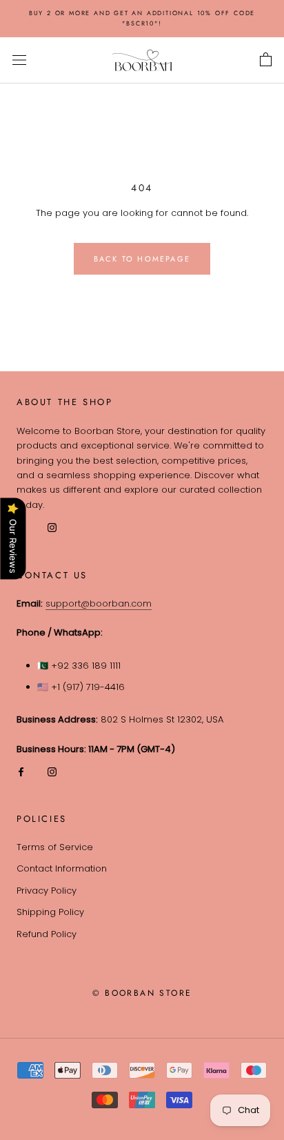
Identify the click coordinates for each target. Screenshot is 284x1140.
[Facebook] (21, 771)
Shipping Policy (50, 911)
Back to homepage (142, 258)
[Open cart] (266, 60)
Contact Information (62, 868)
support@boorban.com (98, 603)
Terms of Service (55, 847)
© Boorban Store (142, 993)
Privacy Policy (47, 890)
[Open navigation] (19, 60)
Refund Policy (47, 934)
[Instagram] (52, 771)
